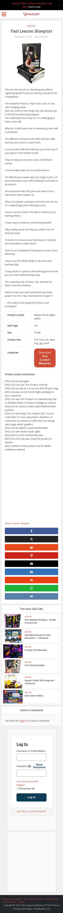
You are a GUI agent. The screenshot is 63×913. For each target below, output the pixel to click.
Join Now (22, 811)
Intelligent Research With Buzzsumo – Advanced (38, 636)
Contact (21, 901)
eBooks (31, 25)
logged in (23, 720)
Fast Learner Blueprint (18, 523)
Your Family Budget (34, 665)
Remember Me (27, 788)
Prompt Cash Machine (36, 649)
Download (45, 358)
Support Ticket (9, 901)
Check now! (34, 6)
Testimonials (52, 898)
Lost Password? (37, 811)
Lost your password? (27, 781)
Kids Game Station (34, 695)
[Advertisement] (31, 486)
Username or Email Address (31, 750)
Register (20, 784)
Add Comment (41, 36)
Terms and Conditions (33, 898)
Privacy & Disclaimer (11, 898)
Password (21, 766)
